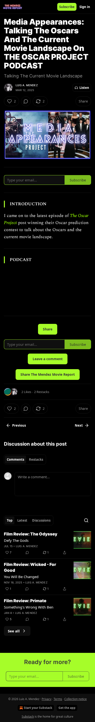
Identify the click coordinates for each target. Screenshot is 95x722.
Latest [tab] (22, 520)
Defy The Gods (16, 540)
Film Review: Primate (25, 600)
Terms (58, 699)
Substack (28, 716)
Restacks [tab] (36, 459)
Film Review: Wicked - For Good (30, 567)
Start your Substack (38, 708)
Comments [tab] (15, 459)
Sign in (84, 7)
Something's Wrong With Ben (28, 607)
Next (79, 425)
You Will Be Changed (21, 576)
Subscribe (67, 7)
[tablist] (25, 459)
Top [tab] (9, 520)
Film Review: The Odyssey (30, 534)
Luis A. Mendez (27, 85)
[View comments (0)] (26, 101)
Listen (84, 87)
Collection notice (75, 699)
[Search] (86, 520)
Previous (19, 425)
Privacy (46, 699)
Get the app (67, 708)
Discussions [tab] (41, 520)
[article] (47, 543)
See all (14, 630)
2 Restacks (41, 392)
